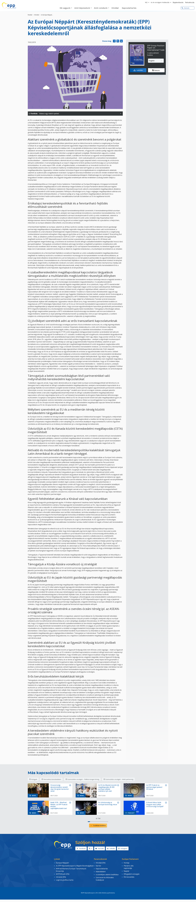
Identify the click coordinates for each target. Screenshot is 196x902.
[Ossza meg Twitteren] (117, 41)
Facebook (82, 848)
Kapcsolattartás (102, 868)
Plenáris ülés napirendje (129, 867)
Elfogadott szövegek (131, 874)
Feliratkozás (189, 2)
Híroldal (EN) (100, 863)
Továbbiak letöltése (99, 825)
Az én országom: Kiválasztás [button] (160, 2)
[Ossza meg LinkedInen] (121, 41)
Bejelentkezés (178, 2)
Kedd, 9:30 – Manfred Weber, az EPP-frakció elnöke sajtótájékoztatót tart (58, 805)
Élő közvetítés (129, 877)
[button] (120, 113)
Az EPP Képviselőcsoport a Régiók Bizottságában (75, 866)
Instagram (124, 848)
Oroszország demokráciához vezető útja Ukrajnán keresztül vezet (59, 788)
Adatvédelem (101, 871)
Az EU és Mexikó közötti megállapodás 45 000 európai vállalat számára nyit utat (107, 788)
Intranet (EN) (61, 877)
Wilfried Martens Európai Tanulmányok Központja (71, 869)
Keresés (186, 8)
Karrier (98, 866)
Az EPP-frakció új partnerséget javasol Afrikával (154, 787)
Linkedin (112, 848)
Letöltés (140, 70)
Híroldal (36, 15)
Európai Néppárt (62, 863)
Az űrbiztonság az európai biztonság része (107, 803)
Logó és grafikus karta (64, 880)
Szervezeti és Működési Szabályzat (105, 878)
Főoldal (30, 15)
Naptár (126, 871)
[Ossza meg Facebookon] (114, 41)
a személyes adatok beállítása (107, 874)
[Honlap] (9, 5)
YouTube (101, 848)
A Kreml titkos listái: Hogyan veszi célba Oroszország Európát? (155, 804)
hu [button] (146, 2)
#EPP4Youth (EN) (62, 874)
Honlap (126, 863)
